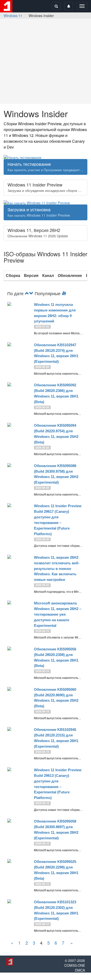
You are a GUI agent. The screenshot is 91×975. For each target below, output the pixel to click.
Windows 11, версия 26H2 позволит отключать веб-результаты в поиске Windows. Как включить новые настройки (56, 568)
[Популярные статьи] (64, 293)
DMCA (80, 970)
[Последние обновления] (27, 293)
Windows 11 (13, 15)
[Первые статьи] (31, 293)
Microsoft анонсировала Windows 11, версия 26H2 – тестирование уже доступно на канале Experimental (57, 614)
